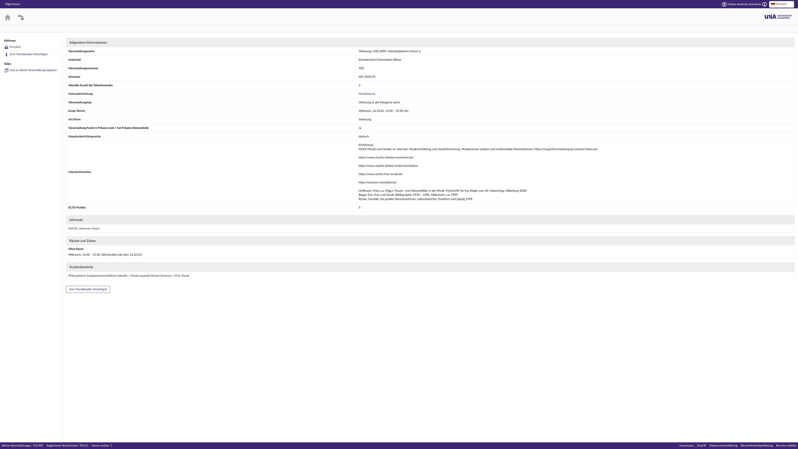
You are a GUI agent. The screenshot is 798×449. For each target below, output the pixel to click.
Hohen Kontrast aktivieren (744, 4)
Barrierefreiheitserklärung (757, 445)
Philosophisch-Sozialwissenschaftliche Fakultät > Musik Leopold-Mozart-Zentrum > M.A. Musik (128, 275)
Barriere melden (786, 445)
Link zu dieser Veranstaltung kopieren (33, 70)
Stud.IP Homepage (778, 16)
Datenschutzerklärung (723, 445)
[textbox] (781, 4)
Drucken (15, 47)
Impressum (687, 445)
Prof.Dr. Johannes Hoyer (84, 228)
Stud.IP (701, 445)
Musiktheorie (367, 94)
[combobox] (781, 4)
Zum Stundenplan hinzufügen (29, 54)
